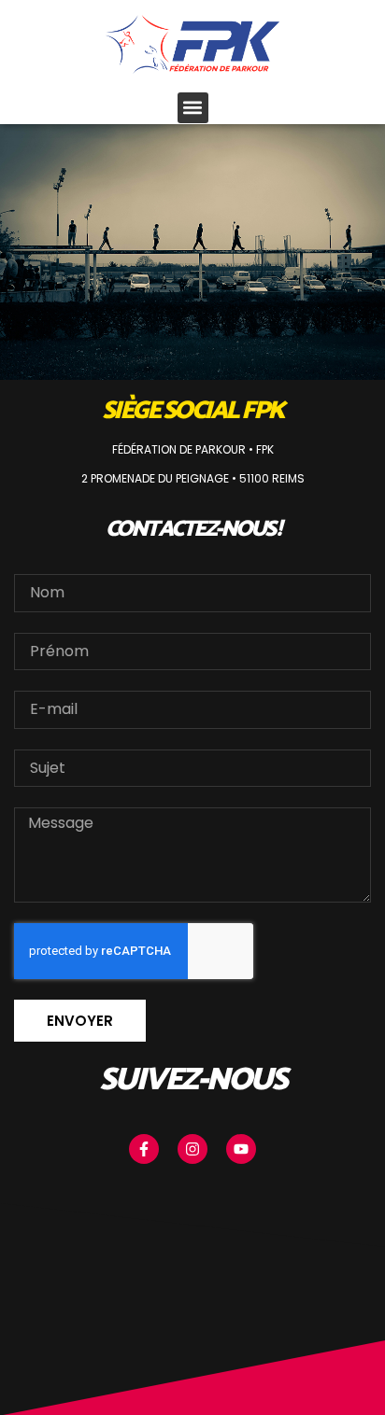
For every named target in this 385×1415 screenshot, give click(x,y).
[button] (193, 107)
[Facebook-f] (144, 1149)
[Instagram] (192, 1149)
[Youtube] (241, 1149)
